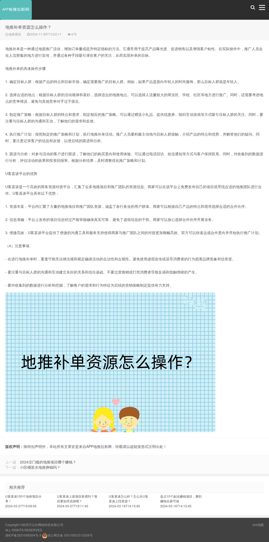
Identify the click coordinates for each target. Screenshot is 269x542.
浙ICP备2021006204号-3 (23, 535)
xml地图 (258, 524)
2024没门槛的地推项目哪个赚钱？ (48, 461)
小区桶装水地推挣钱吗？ (40, 467)
